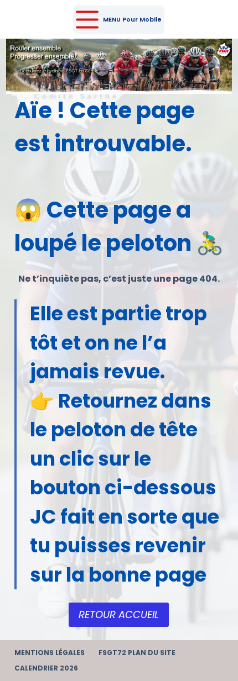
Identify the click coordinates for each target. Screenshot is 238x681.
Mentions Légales (49, 652)
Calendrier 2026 (46, 668)
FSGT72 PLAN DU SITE (137, 652)
